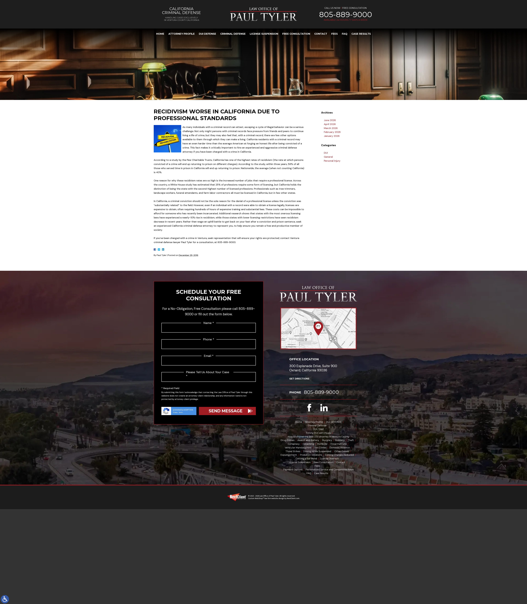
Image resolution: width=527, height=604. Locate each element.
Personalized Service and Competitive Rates (329, 469)
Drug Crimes (287, 440)
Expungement (289, 455)
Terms (181, 412)
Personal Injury (332, 160)
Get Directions (299, 378)
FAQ (344, 33)
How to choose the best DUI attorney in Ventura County (318, 436)
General (328, 156)
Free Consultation (296, 33)
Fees (334, 33)
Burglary (327, 440)
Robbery (340, 440)
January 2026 (332, 136)
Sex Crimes (320, 447)
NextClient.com (293, 498)
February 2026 (332, 132)
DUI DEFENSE (207, 33)
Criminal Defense (233, 33)
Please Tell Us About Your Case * (207, 374)
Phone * (208, 339)
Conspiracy (294, 444)
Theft (351, 440)
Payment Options (292, 469)
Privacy (175, 412)
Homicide (322, 444)
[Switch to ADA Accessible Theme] (5, 599)
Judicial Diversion (329, 458)
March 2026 (331, 128)
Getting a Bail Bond (306, 458)
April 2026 (330, 124)
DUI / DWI (318, 429)
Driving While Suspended (317, 451)
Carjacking (308, 444)
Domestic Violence (339, 447)
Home (160, 33)
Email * (209, 356)
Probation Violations (311, 455)
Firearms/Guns (338, 444)
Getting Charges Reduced (339, 455)
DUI (326, 152)
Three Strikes (292, 451)
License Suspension (264, 33)
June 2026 (330, 120)
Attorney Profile (181, 33)
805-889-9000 (345, 14)
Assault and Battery (308, 440)
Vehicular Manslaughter (298, 447)
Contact (320, 33)
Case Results (361, 33)
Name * (208, 323)
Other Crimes (341, 451)
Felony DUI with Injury (318, 433)
